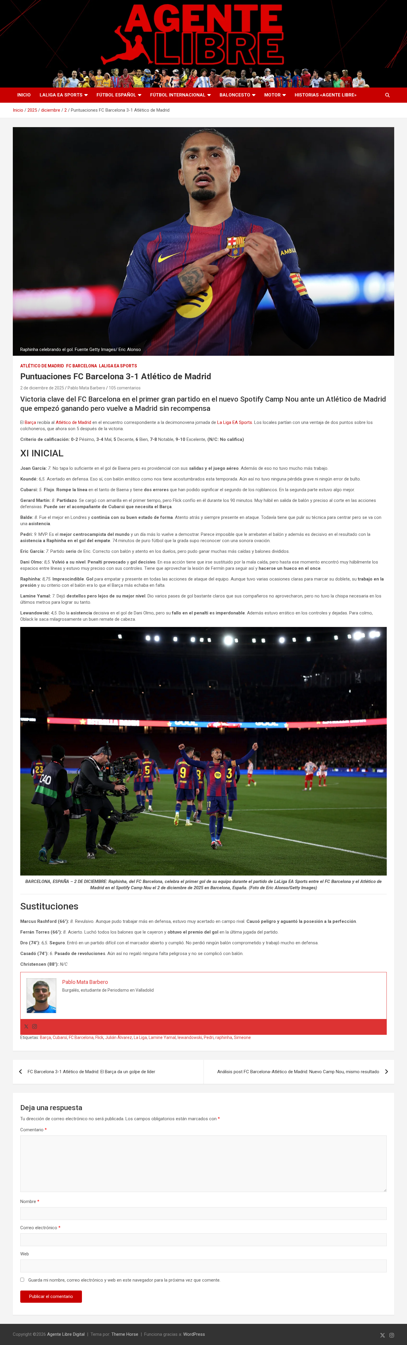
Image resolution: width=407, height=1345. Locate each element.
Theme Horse (124, 1334)
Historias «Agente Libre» (326, 95)
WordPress (194, 1334)
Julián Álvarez (118, 1037)
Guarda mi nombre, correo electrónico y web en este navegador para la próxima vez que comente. (124, 1280)
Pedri (209, 1037)
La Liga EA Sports (234, 422)
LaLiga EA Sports (61, 95)
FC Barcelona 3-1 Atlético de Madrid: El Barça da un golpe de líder (91, 1071)
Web (24, 1254)
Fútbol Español (116, 95)
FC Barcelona (81, 365)
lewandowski (190, 1037)
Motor (272, 95)
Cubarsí (60, 1037)
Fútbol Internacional (178, 95)
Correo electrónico (40, 1227)
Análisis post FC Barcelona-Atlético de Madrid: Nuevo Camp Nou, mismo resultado (298, 1071)
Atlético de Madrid (42, 365)
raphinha (223, 1037)
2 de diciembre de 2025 (42, 388)
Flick (99, 1037)
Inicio (24, 95)
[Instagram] (34, 1027)
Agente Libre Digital (66, 1334)
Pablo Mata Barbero (86, 388)
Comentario (33, 1129)
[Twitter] (26, 1027)
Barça (30, 422)
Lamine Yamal (162, 1037)
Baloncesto (235, 95)
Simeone (242, 1037)
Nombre (29, 1201)
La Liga (140, 1037)
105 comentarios (125, 388)
